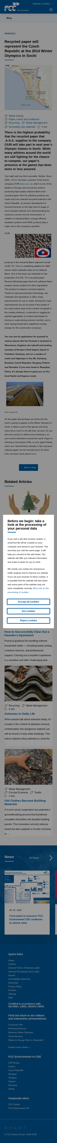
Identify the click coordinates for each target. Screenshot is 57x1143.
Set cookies (28, 611)
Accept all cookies (28, 601)
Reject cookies (28, 620)
